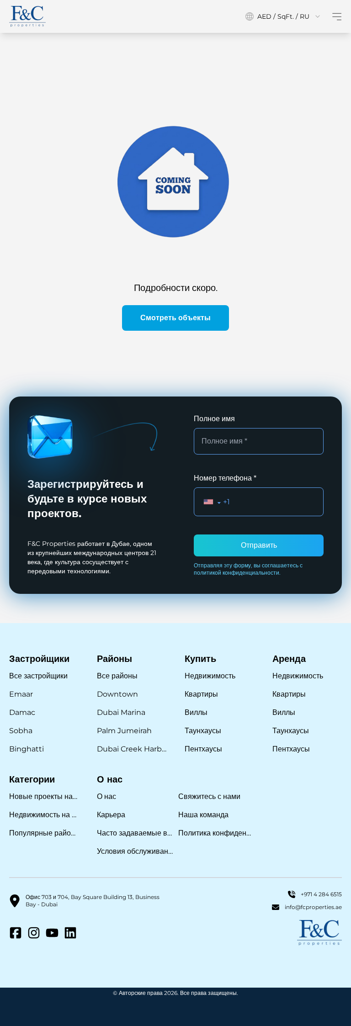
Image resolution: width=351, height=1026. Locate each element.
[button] (212, 501)
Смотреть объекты (175, 317)
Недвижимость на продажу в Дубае (44, 814)
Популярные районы (44, 833)
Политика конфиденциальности (216, 833)
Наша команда (203, 814)
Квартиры (201, 694)
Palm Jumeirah (124, 730)
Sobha (20, 730)
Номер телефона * (225, 478)
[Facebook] (15, 932)
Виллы (196, 712)
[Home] (27, 16)
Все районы (117, 676)
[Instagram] (33, 932)
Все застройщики (38, 676)
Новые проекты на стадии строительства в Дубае (44, 796)
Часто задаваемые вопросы (135, 833)
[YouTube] (52, 932)
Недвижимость (210, 676)
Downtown (117, 694)
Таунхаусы (203, 730)
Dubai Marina (121, 712)
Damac (22, 712)
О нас (106, 796)
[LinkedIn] (70, 932)
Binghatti (26, 749)
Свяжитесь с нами (209, 796)
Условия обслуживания (135, 851)
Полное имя (214, 418)
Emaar (21, 694)
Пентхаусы (203, 749)
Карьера (111, 814)
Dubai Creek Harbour (131, 749)
